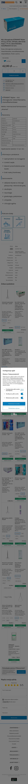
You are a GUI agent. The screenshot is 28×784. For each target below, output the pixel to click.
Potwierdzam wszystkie (14, 403)
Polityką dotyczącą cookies (16, 378)
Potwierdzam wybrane (14, 408)
